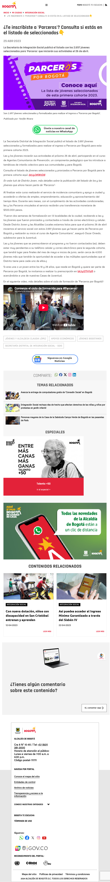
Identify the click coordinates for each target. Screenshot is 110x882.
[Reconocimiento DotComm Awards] (31, 862)
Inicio (6, 12)
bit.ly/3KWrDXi (37, 174)
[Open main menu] (46, 5)
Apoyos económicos (62, 338)
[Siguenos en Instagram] (38, 838)
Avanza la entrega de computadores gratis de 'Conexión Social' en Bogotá (56, 392)
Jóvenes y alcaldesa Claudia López (25, 338)
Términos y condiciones (77, 874)
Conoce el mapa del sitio (27, 776)
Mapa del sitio (29, 874)
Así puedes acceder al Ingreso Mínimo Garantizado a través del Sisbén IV (80, 615)
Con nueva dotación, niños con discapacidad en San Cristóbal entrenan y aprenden (27, 615)
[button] (56, 375)
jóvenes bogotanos (90, 338)
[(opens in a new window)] (69, 375)
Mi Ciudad (17, 12)
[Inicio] (9, 5)
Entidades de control (24, 782)
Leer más (47, 631)
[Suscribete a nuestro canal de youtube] (44, 838)
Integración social (35, 12)
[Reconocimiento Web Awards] (47, 862)
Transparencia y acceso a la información (28, 794)
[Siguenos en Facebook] (21, 838)
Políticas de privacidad (51, 874)
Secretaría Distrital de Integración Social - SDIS (33, 345)
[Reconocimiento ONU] (17, 862)
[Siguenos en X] (33, 838)
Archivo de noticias (24, 787)
